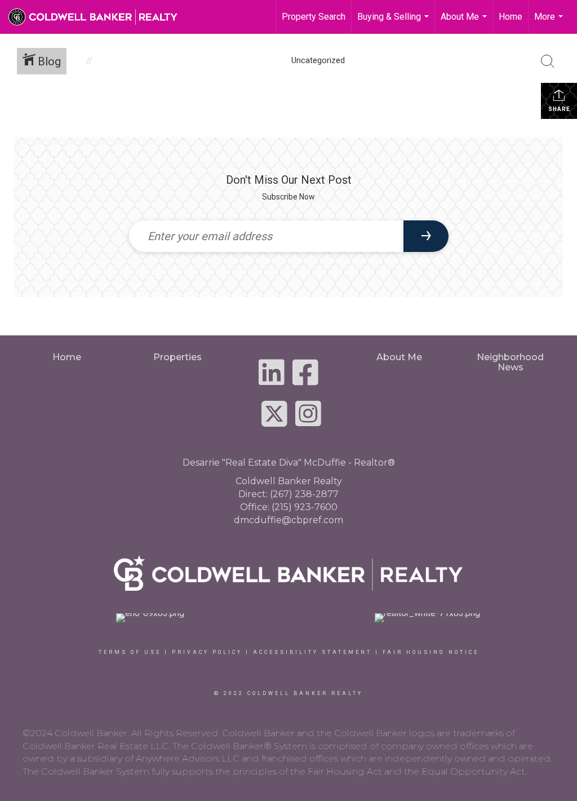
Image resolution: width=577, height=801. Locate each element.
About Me (465, 22)
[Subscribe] (426, 236)
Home (510, 16)
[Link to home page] (98, 17)
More (550, 22)
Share (559, 109)
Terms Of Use (130, 652)
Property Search (313, 16)
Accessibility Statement (312, 652)
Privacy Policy (207, 652)
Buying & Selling (394, 22)
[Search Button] (547, 61)
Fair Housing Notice (431, 652)
